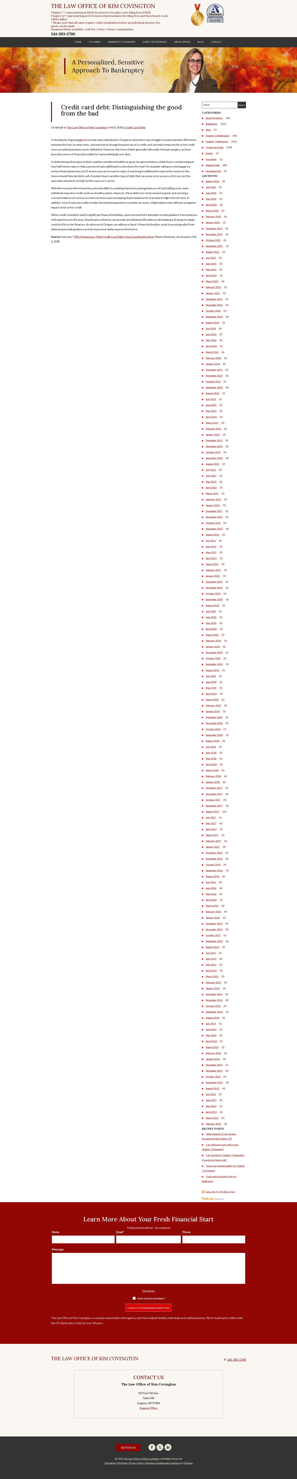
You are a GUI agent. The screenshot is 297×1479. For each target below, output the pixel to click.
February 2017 (213, 841)
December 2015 (214, 923)
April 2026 (211, 204)
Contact (216, 42)
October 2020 (213, 593)
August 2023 (212, 393)
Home (78, 42)
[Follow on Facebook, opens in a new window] (151, 1447)
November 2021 (214, 517)
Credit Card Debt (135, 127)
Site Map (122, 1463)
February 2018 (213, 776)
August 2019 (212, 670)
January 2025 (213, 293)
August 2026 (212, 181)
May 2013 (211, 1106)
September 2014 (214, 1011)
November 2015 (214, 929)
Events (209, 153)
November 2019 (214, 652)
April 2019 (211, 693)
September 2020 (214, 599)
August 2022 (212, 464)
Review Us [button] (128, 1447)
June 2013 (211, 1100)
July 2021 (211, 540)
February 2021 (213, 570)
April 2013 (211, 1112)
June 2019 (211, 682)
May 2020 (211, 623)
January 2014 (213, 1059)
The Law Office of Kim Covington (87, 127)
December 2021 (214, 511)
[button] (294, 1456)
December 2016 (214, 852)
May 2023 (211, 410)
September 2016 (214, 870)
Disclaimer (148, 1291)
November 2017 (214, 794)
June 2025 (211, 263)
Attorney (95, 42)
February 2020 (213, 640)
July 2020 (211, 611)
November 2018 (214, 723)
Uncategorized (213, 171)
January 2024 (213, 363)
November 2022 (214, 446)
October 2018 (213, 729)
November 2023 (214, 375)
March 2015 (212, 976)
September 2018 (214, 735)
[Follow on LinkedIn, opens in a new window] (168, 1447)
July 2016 (211, 882)
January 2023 (213, 434)
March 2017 (212, 835)
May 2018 (211, 758)
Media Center (182, 42)
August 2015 (212, 947)
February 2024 (213, 358)
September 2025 (214, 246)
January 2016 (213, 917)
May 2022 (211, 481)
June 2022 (211, 475)
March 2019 (212, 699)
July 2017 (211, 817)
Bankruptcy (211, 123)
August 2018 (212, 741)
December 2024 (214, 299)
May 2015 (211, 964)
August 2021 (212, 534)
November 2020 (214, 587)
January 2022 (213, 505)
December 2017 (214, 788)
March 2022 (212, 493)
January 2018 (213, 782)
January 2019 (213, 711)
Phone (186, 1232)
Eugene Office (148, 1408)
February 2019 (213, 705)
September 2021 (214, 528)
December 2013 (214, 1064)
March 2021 (212, 564)
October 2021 (213, 522)
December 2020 (214, 581)
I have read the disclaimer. (151, 1298)
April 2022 (211, 487)
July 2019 (211, 676)
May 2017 (211, 823)
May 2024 (211, 340)
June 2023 (211, 405)
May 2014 (211, 1035)
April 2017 (211, 829)
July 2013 (211, 1094)
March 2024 (212, 352)
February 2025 (213, 287)
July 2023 (211, 399)
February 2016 (213, 911)
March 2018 (212, 770)
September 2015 (214, 941)
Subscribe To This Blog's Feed (220, 1191)
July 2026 (211, 187)
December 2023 (214, 369)
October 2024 (213, 310)
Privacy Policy (136, 1463)
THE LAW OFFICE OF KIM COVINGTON (103, 6)
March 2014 (212, 1047)
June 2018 (211, 752)
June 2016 (211, 888)
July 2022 (211, 469)
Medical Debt (213, 165)
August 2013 (212, 1088)
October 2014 (213, 1006)
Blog (201, 42)
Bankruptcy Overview (121, 42)
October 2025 (213, 240)
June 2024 (211, 334)
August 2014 (212, 1017)
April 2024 (211, 346)
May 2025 (211, 269)
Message (58, 1249)
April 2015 (211, 970)
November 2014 (214, 1000)
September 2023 (214, 387)
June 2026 (211, 193)
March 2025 (212, 281)
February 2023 (213, 428)
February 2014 (213, 1053)
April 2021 (211, 558)
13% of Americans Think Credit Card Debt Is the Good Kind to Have (113, 236)
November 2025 (214, 234)
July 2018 (211, 746)
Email (120, 1232)
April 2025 (211, 275)
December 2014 (214, 994)
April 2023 (211, 417)
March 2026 (212, 210)
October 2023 (213, 381)
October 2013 (213, 1076)
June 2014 (211, 1029)
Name (55, 1232)
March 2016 (212, 905)
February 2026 (213, 216)
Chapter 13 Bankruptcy (218, 135)
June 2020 (211, 617)
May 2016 (211, 894)
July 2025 (211, 257)
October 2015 (213, 935)
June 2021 (211, 546)
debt (80, 139)
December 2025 (214, 228)
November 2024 (214, 305)
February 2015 (213, 982)
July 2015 (211, 953)
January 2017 (213, 846)
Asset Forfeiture (214, 118)
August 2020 (212, 605)
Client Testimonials (154, 42)
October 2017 (213, 799)
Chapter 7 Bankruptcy (217, 141)
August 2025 (212, 252)
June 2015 (211, 958)
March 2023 (212, 422)
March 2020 (212, 634)
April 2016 (211, 899)
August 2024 (212, 322)
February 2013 (213, 1123)
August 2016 (212, 876)
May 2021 (211, 552)
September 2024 (214, 316)
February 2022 (213, 499)
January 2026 (213, 222)
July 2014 (211, 1023)
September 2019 (214, 664)
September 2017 (214, 805)
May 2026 (211, 198)
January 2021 (213, 575)
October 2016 (213, 864)
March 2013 (212, 1118)
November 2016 (214, 858)
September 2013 (214, 1082)
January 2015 (213, 988)
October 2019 (213, 658)
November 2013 (214, 1070)
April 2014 (211, 1041)
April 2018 (211, 764)
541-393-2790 (63, 34)
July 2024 (211, 328)
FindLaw (188, 1463)
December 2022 (214, 440)
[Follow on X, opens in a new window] (160, 1447)
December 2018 (214, 717)
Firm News (211, 159)
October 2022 (213, 452)
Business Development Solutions (163, 1463)
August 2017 (212, 811)
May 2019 (211, 687)
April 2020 (211, 629)
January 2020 (213, 646)
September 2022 (214, 458)
